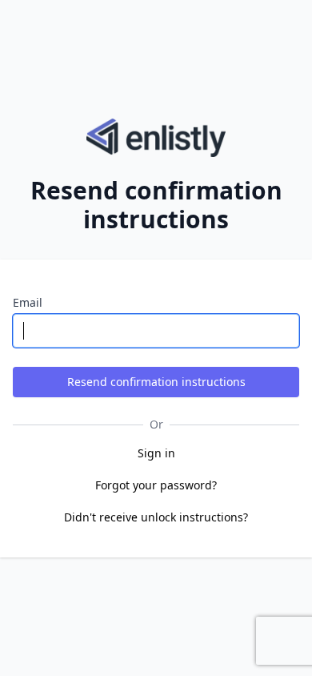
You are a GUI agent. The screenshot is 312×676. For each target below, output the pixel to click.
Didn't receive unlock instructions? (156, 517)
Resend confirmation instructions (156, 381)
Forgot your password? (156, 485)
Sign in (156, 453)
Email (27, 302)
